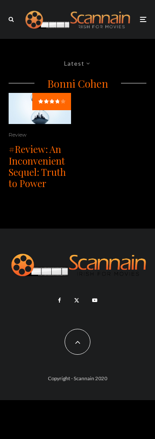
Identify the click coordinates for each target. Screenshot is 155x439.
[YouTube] (95, 300)
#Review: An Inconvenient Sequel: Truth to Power (37, 166)
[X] (77, 300)
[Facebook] (60, 300)
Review (18, 134)
